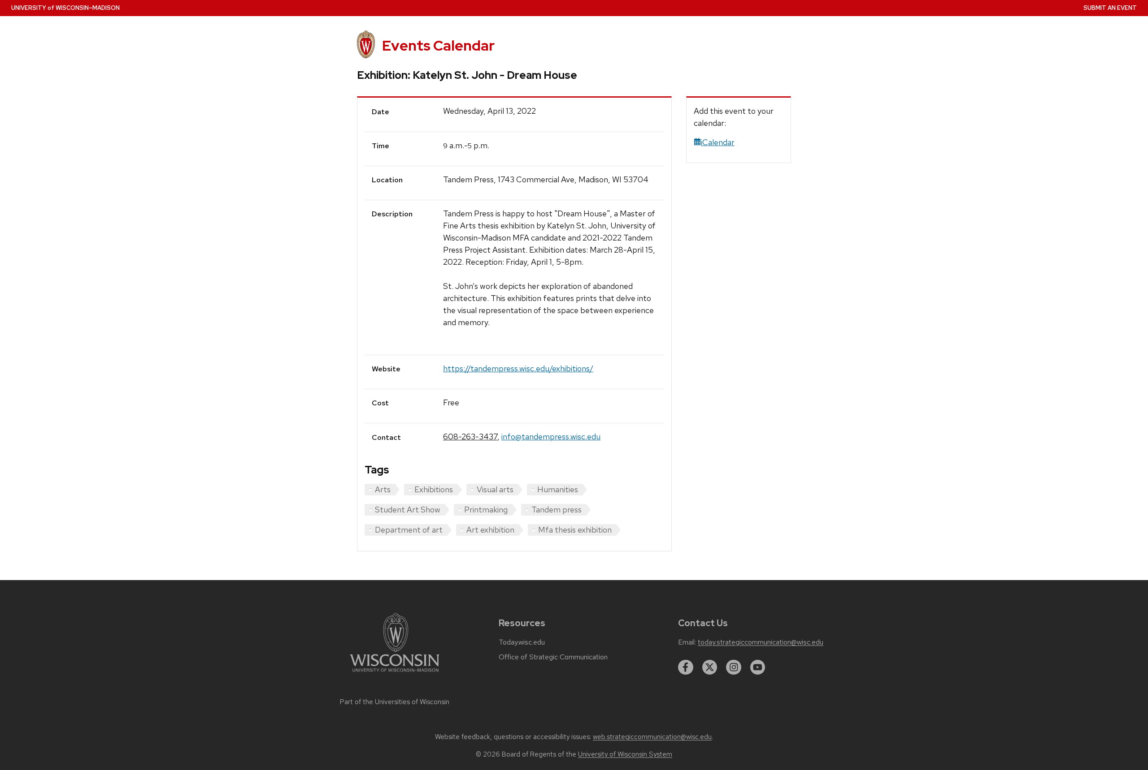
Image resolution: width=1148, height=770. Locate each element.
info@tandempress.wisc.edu (550, 436)
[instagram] (733, 667)
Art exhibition (490, 530)
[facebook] (685, 667)
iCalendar (718, 142)
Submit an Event (1110, 8)
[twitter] (710, 667)
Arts (383, 489)
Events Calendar (438, 45)
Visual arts (495, 489)
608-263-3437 (470, 436)
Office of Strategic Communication (553, 657)
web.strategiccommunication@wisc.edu (652, 736)
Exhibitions (433, 489)
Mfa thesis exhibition (575, 530)
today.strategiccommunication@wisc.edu (760, 642)
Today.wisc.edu (522, 642)
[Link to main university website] (394, 673)
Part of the (394, 701)
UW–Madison (65, 8)
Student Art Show (407, 509)
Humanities (557, 489)
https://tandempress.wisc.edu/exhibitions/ (518, 368)
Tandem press (556, 509)
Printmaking (486, 509)
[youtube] (757, 667)
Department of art (409, 530)
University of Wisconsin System (625, 754)
